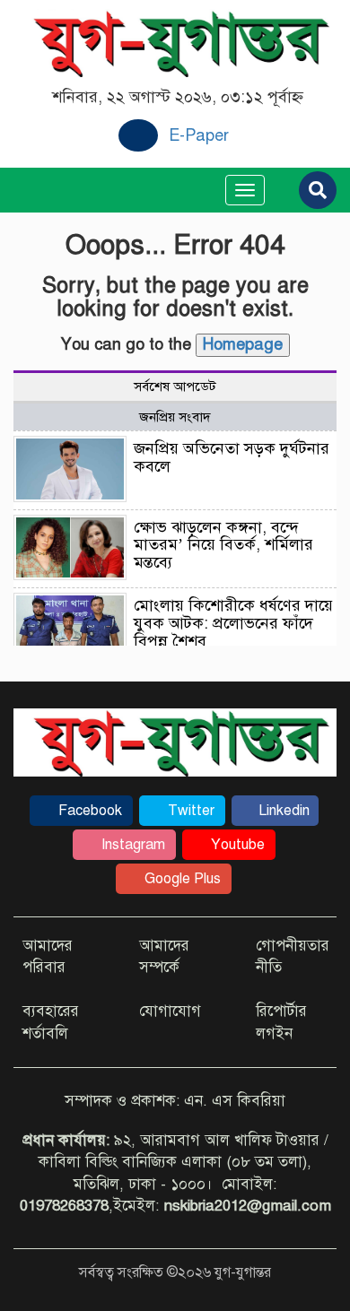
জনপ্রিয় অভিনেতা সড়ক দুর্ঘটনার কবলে (231, 457)
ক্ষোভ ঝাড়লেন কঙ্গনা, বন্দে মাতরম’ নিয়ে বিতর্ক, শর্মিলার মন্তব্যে (223, 545)
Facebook (88, 811)
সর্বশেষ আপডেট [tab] (175, 386)
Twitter (189, 811)
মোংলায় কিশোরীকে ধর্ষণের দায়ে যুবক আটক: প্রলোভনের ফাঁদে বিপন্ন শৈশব (233, 623)
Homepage (243, 344)
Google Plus (181, 879)
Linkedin (282, 811)
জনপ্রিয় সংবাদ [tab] (175, 417)
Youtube (236, 845)
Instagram (131, 845)
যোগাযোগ (170, 1011)
